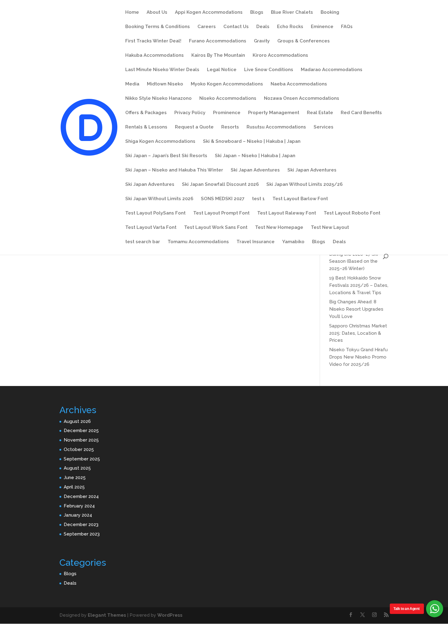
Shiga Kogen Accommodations (160, 141)
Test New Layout (330, 227)
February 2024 (79, 506)
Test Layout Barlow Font (300, 199)
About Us (157, 12)
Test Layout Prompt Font (221, 213)
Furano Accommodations (217, 41)
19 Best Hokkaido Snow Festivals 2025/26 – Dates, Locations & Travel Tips (358, 285)
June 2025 (75, 477)
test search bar (142, 242)
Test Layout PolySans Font (155, 213)
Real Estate (320, 112)
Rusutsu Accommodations (276, 127)
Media (132, 84)
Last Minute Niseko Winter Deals (162, 69)
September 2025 (82, 459)
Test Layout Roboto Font (352, 213)
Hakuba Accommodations (154, 55)
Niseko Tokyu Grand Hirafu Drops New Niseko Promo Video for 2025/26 (358, 357)
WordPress (170, 615)
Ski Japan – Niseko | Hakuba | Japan (255, 155)
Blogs (256, 12)
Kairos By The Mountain (218, 55)
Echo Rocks (290, 26)
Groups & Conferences (303, 41)
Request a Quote (194, 127)
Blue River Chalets (292, 12)
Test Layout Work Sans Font (215, 227)
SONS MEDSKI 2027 (222, 199)
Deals (262, 26)
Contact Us (236, 26)
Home (132, 12)
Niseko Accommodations (227, 98)
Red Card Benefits (361, 112)
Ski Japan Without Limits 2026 (159, 199)
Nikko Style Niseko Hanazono (158, 98)
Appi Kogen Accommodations (209, 12)
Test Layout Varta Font (150, 227)
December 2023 (81, 524)
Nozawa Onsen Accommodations (301, 98)
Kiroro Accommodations (280, 55)
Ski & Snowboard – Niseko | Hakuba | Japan (251, 141)
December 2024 (81, 496)
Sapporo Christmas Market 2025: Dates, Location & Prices (358, 333)
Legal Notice (221, 69)
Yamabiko (293, 242)
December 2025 (81, 430)
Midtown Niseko (165, 84)
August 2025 (77, 468)
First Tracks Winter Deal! (153, 41)
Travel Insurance (255, 242)
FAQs (347, 26)
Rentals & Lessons (146, 127)
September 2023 (82, 534)
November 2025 (81, 440)
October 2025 (79, 449)
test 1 (258, 199)
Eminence (322, 26)
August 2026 (77, 421)
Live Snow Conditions (268, 69)
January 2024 (78, 515)
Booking (330, 12)
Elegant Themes (107, 615)
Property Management (273, 112)
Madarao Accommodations (331, 69)
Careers (206, 26)
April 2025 (74, 487)
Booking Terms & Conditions (157, 26)
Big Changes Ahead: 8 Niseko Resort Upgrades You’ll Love (356, 309)
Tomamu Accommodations (198, 242)
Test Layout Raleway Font (286, 213)
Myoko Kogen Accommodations (227, 84)
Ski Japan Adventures (255, 170)
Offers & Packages (146, 112)
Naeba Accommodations (299, 84)
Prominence (226, 112)
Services (323, 127)
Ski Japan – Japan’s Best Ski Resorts (166, 155)
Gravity (262, 41)
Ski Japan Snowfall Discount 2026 (220, 184)
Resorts (230, 127)
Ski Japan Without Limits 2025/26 (304, 184)
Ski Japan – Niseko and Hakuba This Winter (174, 170)
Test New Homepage (279, 227)
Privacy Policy (189, 112)
